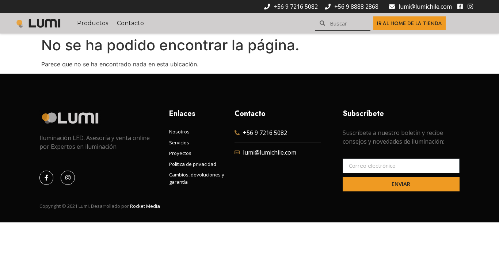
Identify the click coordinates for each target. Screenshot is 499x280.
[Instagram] (68, 177)
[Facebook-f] (46, 177)
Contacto (130, 23)
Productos (92, 23)
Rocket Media (145, 206)
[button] (409, 23)
